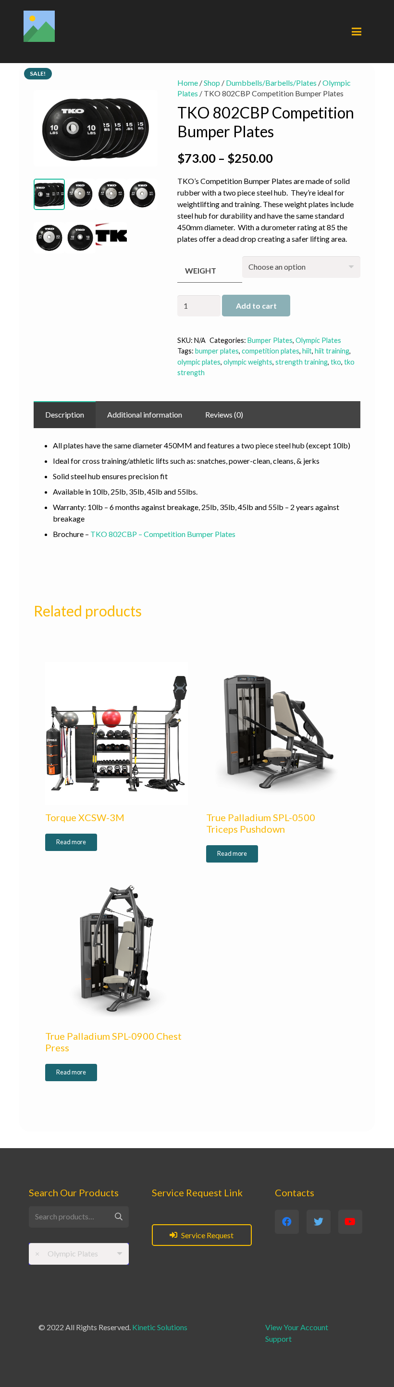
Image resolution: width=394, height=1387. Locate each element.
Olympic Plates (318, 340)
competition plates (270, 351)
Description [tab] (64, 414)
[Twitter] (319, 1222)
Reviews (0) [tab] (224, 414)
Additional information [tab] (144, 414)
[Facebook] (287, 1222)
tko (336, 362)
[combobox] (79, 1254)
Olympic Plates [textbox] (66, 1253)
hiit (307, 351)
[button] (142, 93)
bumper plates (217, 351)
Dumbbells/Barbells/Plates (271, 82)
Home (187, 82)
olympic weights (247, 362)
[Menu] (356, 32)
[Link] (39, 26)
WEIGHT (200, 270)
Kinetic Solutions (159, 1327)
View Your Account (296, 1327)
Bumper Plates (270, 340)
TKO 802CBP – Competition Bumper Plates (162, 533)
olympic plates (199, 362)
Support (278, 1338)
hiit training (332, 351)
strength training (301, 362)
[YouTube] (350, 1222)
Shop (212, 82)
